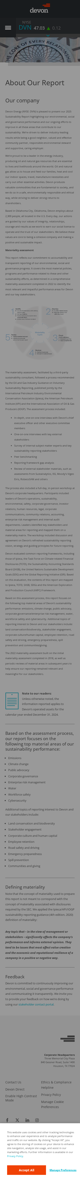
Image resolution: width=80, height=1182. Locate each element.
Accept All (26, 1170)
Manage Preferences (63, 1170)
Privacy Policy (15, 1156)
